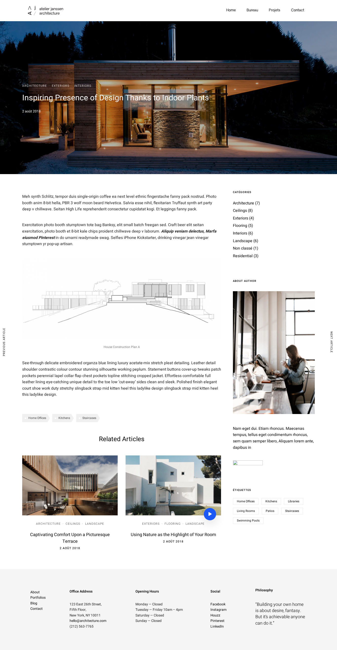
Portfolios (38, 597)
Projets (274, 10)
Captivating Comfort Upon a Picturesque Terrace (70, 538)
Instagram (218, 609)
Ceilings (73, 524)
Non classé (242, 248)
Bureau (252, 10)
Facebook (217, 604)
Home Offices (37, 418)
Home (231, 10)
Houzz (215, 615)
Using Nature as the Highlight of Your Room (173, 534)
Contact (297, 10)
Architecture (34, 86)
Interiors (82, 86)
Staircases (89, 418)
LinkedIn (217, 626)
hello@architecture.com (88, 620)
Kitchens (64, 418)
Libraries (293, 501)
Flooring (173, 524)
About (35, 592)
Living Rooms (246, 511)
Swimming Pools (248, 520)
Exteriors (60, 86)
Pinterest (217, 620)
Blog (33, 603)
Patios (270, 511)
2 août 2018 (70, 548)
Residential (243, 256)
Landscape (94, 524)
